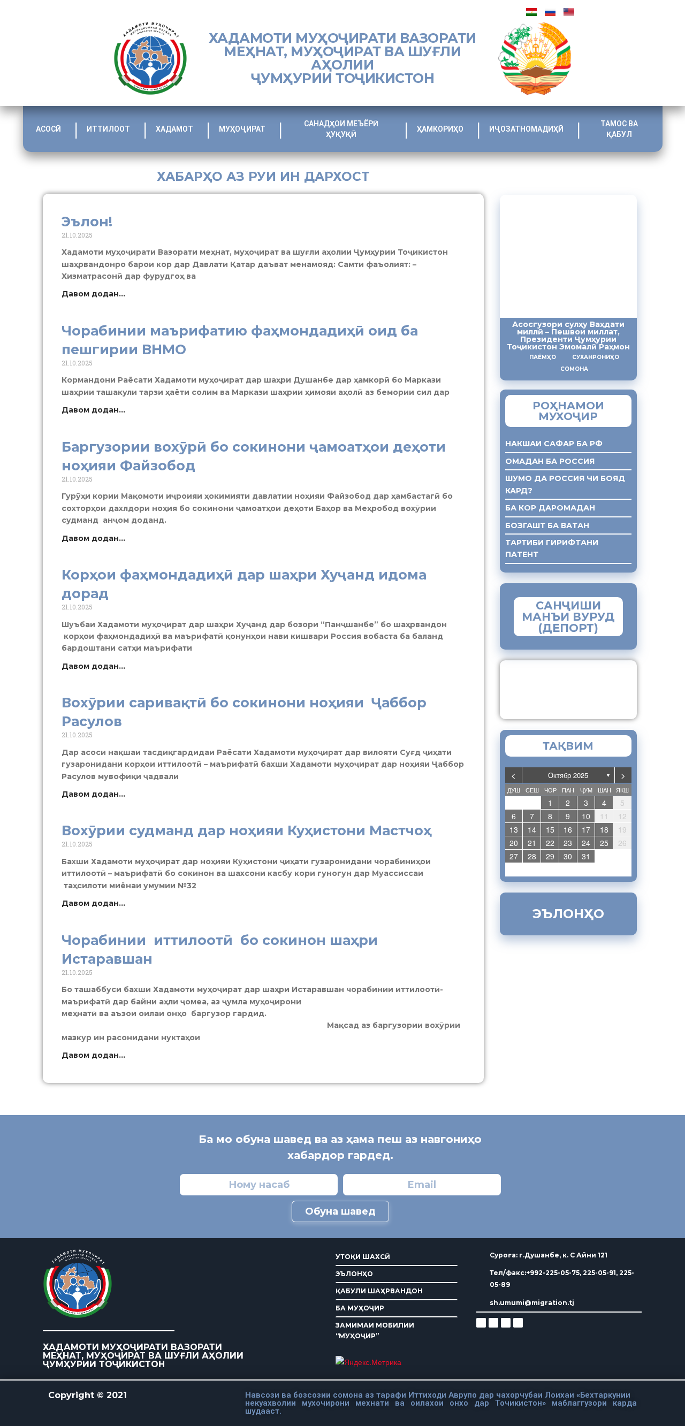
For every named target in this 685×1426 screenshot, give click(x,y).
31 (586, 856)
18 (604, 829)
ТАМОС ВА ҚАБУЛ (619, 129)
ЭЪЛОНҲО (354, 1274)
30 (568, 856)
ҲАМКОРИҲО (440, 129)
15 (550, 829)
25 (604, 842)
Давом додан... (93, 294)
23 (568, 842)
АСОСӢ (48, 129)
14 (532, 829)
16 (568, 829)
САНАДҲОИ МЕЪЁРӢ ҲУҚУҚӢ (341, 129)
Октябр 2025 (568, 775)
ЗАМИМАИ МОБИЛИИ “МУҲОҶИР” (375, 1330)
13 (513, 829)
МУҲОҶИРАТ (242, 129)
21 (532, 842)
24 (586, 842)
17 (586, 829)
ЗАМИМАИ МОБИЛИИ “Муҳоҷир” (587, 687)
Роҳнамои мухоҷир (568, 411)
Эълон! (87, 221)
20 (513, 842)
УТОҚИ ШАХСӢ (363, 1257)
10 (586, 816)
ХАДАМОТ (174, 129)
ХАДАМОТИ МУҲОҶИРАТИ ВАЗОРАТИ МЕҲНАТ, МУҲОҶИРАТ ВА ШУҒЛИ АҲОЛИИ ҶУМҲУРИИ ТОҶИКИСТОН (342, 58)
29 (550, 856)
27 (513, 856)
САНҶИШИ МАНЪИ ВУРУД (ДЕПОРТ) (568, 617)
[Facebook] (493, 1323)
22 (550, 842)
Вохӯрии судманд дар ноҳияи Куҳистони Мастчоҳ (246, 830)
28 (532, 856)
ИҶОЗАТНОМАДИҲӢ (526, 129)
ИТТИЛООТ (108, 129)
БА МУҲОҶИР (360, 1308)
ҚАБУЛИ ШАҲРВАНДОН (379, 1291)
